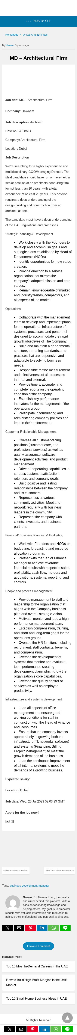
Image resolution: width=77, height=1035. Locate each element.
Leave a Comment (38, 946)
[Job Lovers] (38, 10)
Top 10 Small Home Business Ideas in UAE (36, 998)
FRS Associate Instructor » (60, 870)
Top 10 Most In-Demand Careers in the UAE (37, 966)
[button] (38, 21)
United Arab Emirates (35, 34)
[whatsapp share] (54, 929)
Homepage (11, 34)
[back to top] (67, 1017)
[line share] (65, 929)
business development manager (29, 885)
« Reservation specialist (15, 870)
